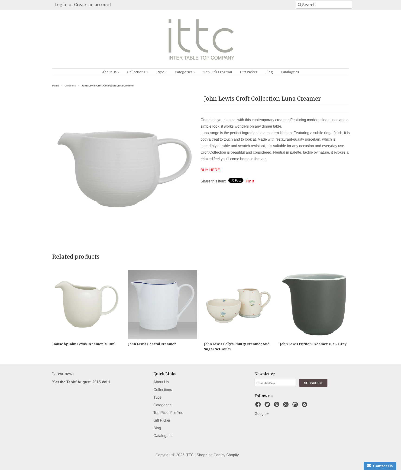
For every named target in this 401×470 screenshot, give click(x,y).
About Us (109, 72)
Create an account (92, 4)
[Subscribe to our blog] (305, 406)
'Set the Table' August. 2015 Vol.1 (81, 382)
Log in (61, 4)
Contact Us (382, 466)
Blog (269, 72)
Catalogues (290, 72)
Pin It (250, 181)
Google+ (262, 414)
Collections (136, 72)
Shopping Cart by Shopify (218, 455)
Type (160, 72)
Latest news (63, 373)
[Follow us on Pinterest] (277, 406)
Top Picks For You (217, 72)
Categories (184, 72)
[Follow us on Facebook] (258, 406)
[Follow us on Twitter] (268, 406)
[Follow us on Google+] (286, 406)
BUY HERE (210, 170)
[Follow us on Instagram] (295, 406)
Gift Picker (248, 72)
